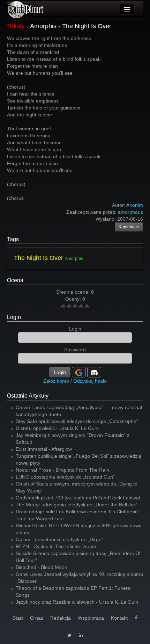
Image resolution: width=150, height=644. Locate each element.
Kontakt (119, 618)
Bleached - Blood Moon (41, 567)
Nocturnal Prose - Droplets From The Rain (62, 470)
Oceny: (73, 299)
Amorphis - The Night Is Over (70, 26)
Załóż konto (56, 381)
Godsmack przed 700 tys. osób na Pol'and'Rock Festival (78, 497)
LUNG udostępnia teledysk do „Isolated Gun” (65, 477)
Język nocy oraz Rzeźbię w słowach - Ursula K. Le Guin (77, 602)
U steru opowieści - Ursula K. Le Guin (57, 428)
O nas (36, 618)
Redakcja (60, 618)
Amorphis (74, 258)
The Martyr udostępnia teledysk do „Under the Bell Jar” (76, 504)
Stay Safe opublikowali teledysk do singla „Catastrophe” (77, 421)
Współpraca (91, 618)
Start (18, 618)
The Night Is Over (38, 257)
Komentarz (129, 227)
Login (14, 317)
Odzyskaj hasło (90, 381)
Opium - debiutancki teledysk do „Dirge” (59, 539)
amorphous (130, 212)
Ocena (15, 280)
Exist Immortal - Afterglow (44, 449)
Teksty (16, 26)
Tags (13, 239)
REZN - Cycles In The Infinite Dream (56, 546)
